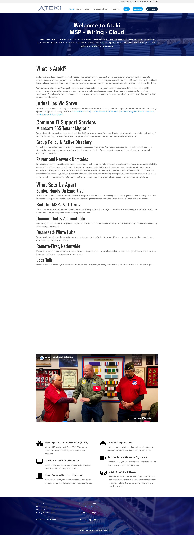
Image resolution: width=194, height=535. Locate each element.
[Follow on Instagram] (90, 519)
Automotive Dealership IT (83, 111)
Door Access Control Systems (64, 475)
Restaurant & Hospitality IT (51, 114)
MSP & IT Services (83, 9)
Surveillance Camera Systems (127, 457)
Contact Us (138, 9)
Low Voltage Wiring (120, 442)
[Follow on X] (85, 519)
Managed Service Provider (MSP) (66, 442)
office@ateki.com (91, 507)
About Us (115, 9)
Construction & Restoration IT (107, 111)
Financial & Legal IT (129, 111)
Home (72, 9)
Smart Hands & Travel (123, 472)
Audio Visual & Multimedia (62, 460)
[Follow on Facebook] (81, 519)
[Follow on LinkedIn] (95, 519)
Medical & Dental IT (146, 111)
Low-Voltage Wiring (100, 9)
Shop (126, 9)
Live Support (151, 9)
